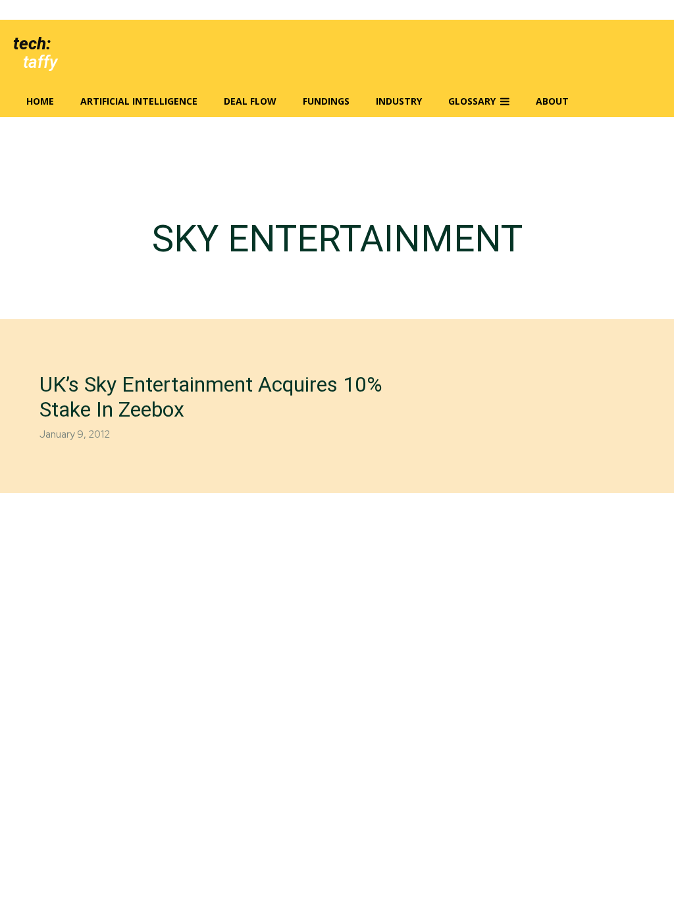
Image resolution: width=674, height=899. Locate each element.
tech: (32, 43)
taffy (40, 62)
